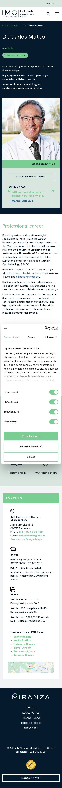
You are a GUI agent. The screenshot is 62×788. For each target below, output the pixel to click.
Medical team (10, 25)
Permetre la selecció (31, 446)
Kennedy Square (24, 655)
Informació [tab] (51, 337)
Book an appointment (31, 176)
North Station (22, 640)
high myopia (12, 273)
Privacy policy (31, 718)
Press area (31, 728)
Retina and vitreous (15, 55)
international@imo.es (31, 535)
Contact (31, 707)
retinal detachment (32, 273)
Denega (31, 457)
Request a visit (31, 778)
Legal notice (31, 713)
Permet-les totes (31, 436)
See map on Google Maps (26, 539)
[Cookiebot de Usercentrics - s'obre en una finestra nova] (44, 328)
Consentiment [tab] (11, 337)
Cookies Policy (31, 723)
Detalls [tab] (31, 337)
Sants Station (22, 637)
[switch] (53, 401)
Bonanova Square (24, 651)
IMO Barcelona (14, 498)
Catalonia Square (24, 644)
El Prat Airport (22, 647)
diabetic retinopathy (27, 277)
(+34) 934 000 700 (31, 532)
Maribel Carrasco (22, 201)
